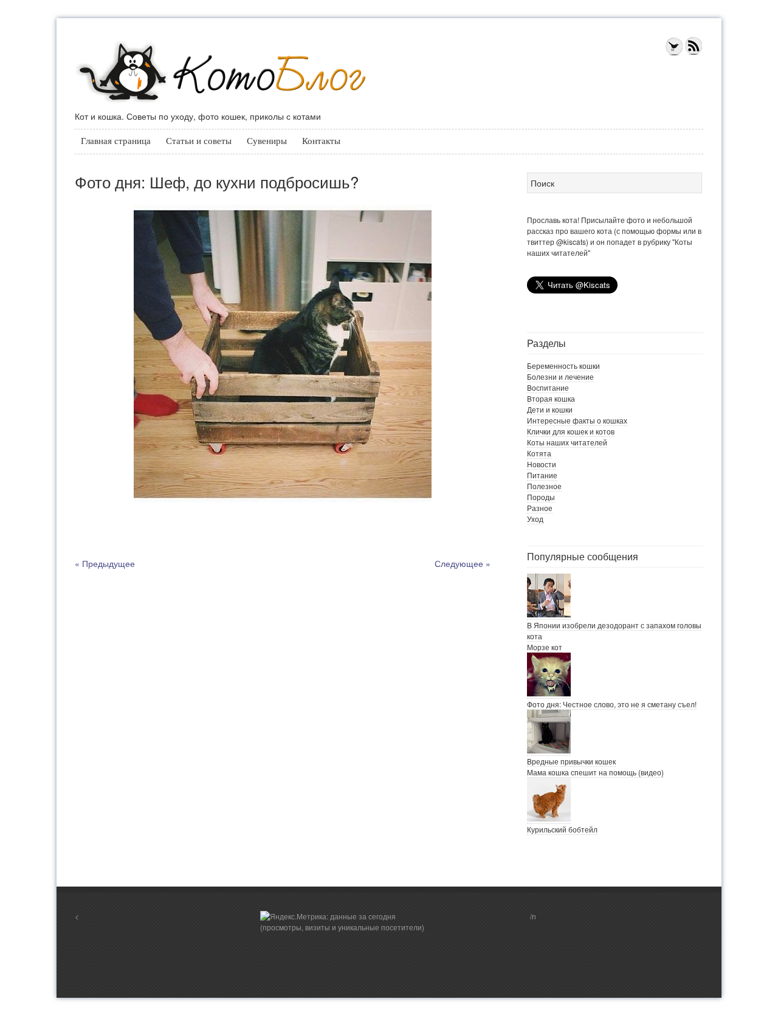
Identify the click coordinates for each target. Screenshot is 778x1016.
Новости (541, 464)
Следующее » (463, 563)
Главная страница (116, 141)
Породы (541, 497)
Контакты (321, 141)
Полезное (544, 486)
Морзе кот (544, 647)
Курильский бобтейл (562, 829)
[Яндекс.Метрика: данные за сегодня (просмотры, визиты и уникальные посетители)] (345, 922)
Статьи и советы (199, 141)
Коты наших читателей (567, 442)
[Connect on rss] (693, 52)
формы (668, 230)
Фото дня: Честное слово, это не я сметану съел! (612, 704)
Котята (539, 453)
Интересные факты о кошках (577, 420)
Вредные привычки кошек (571, 761)
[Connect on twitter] (674, 52)
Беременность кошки (563, 365)
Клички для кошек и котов (570, 431)
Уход (535, 518)
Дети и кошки (550, 409)
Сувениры (267, 141)
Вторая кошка (551, 398)
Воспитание (548, 387)
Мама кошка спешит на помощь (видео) (595, 772)
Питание (542, 475)
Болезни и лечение (560, 376)
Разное (540, 508)
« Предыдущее (105, 563)
